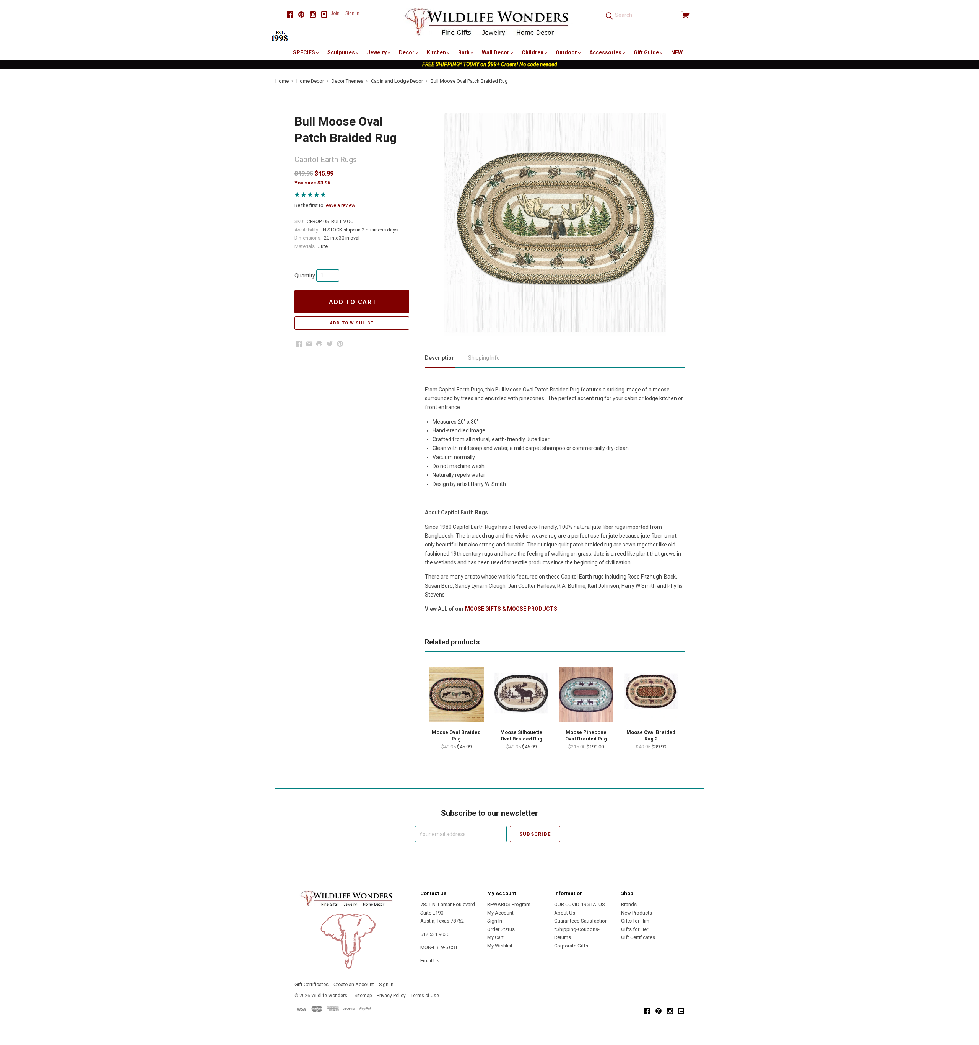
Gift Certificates (638, 937)
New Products (636, 913)
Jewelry (377, 52)
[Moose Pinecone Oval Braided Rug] (586, 694)
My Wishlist (499, 946)
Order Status (501, 929)
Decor (407, 52)
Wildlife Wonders (329, 995)
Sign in (352, 13)
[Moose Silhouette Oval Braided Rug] (521, 694)
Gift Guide (647, 52)
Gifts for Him (635, 921)
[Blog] (324, 14)
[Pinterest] (301, 14)
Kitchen (437, 52)
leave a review (340, 205)
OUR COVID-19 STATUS (579, 904)
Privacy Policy (391, 995)
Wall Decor (496, 52)
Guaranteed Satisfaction (581, 921)
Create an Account (353, 984)
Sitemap (363, 995)
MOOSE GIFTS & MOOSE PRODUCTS (511, 609)
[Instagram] (313, 14)
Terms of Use (425, 995)
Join (335, 13)
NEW (677, 52)
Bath (464, 52)
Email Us (429, 960)
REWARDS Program (508, 904)
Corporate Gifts (571, 946)
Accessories (606, 52)
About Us (564, 913)
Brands (629, 904)
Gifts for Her (634, 929)
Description (440, 358)
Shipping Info (484, 358)
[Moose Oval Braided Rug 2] (651, 694)
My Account (500, 913)
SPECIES (304, 52)
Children (533, 52)
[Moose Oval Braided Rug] (456, 694)
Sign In (494, 921)
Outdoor (567, 52)
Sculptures (341, 52)
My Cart (495, 937)
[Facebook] (290, 14)
